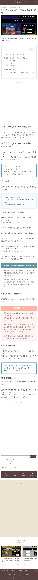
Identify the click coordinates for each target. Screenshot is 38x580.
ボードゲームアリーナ (12, 570)
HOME (3, 570)
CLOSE (31, 49)
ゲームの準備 (11, 61)
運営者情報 (8, 574)
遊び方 (20, 7)
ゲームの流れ (11, 63)
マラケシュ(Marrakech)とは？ (15, 54)
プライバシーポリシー (18, 574)
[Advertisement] (19, 105)
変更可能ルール (11, 69)
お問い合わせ (29, 574)
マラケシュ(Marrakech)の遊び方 (16, 58)
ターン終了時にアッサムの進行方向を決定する (20, 73)
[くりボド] (19, 2)
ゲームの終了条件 (12, 65)
